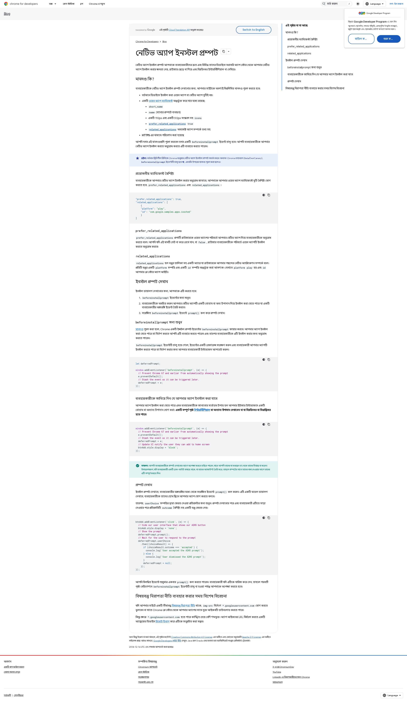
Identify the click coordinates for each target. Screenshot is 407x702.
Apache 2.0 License (251, 637)
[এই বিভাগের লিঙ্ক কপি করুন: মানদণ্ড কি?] (157, 79)
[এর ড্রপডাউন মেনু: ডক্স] (56, 4)
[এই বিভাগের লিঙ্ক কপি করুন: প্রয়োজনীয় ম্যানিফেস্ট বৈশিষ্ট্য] (177, 174)
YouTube (277, 672)
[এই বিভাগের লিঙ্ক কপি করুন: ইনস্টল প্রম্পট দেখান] (171, 282)
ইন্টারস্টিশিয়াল (202, 410)
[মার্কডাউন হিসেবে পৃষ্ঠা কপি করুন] (224, 51)
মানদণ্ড (139, 329)
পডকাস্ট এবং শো (145, 682)
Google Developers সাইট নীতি (167, 640)
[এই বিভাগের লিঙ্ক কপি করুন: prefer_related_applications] (185, 231)
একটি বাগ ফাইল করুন (14, 666)
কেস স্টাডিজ (68, 3)
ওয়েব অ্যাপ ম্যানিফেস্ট (161, 101)
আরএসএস (278, 682)
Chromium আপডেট (147, 666)
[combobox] (336, 4)
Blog (7, 14)
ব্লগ (81, 3)
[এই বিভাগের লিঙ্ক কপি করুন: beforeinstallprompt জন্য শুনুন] (185, 322)
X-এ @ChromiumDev (283, 666)
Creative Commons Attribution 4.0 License (191, 637)
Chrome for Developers (147, 41)
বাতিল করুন (362, 38)
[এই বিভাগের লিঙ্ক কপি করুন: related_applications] (173, 256)
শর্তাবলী (7, 695)
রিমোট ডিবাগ (162, 621)
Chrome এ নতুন (97, 3)
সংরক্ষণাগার (143, 677)
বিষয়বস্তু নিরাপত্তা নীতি (183, 605)
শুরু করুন (389, 38)
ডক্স (50, 3)
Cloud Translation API (179, 29)
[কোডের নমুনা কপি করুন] (268, 195)
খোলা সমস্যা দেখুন (12, 672)
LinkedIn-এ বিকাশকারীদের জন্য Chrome (291, 677)
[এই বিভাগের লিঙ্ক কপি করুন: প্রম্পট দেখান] (155, 485)
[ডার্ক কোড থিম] (263, 195)
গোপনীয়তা (18, 695)
